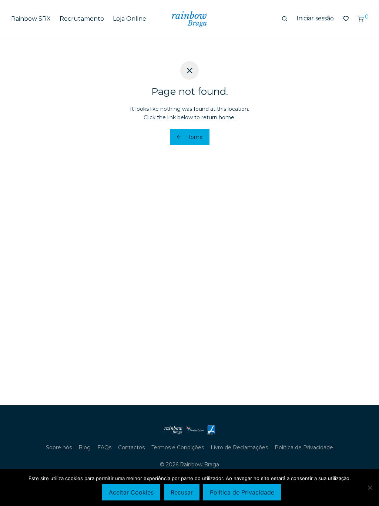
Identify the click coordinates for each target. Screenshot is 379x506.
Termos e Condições (177, 447)
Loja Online (129, 18)
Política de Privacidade (304, 447)
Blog (84, 447)
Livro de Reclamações (239, 447)
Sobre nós (59, 447)
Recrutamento (82, 18)
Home (194, 137)
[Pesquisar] (284, 19)
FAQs (104, 447)
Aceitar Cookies (131, 492)
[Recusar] (369, 487)
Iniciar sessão (315, 18)
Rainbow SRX (31, 18)
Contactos (131, 447)
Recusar (182, 492)
